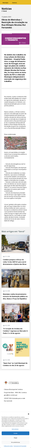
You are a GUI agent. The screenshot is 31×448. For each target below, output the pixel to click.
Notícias (7, 8)
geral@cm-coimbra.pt (10, 395)
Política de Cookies (8, 446)
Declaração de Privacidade (20, 446)
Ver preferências (15, 442)
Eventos (14, 2)
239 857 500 (7, 398)
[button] (28, 414)
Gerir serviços (15, 429)
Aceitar (15, 433)
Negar (15, 437)
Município (5, 2)
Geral (5, 11)
